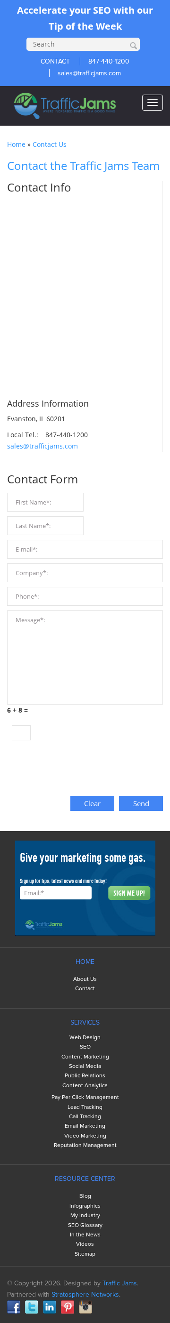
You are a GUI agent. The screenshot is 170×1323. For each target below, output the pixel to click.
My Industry (85, 1215)
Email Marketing (85, 1126)
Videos (85, 1244)
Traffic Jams (119, 1283)
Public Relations (85, 1075)
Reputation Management (85, 1145)
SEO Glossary (85, 1225)
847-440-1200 (108, 61)
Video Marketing (85, 1135)
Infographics (85, 1206)
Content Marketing (85, 1056)
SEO (85, 1046)
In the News (85, 1234)
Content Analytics (85, 1085)
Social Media (85, 1066)
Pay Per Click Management (85, 1097)
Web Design (85, 1037)
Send (141, 803)
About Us (85, 979)
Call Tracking (85, 1116)
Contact (85, 988)
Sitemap (85, 1254)
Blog (85, 1196)
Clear (92, 803)
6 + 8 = (17, 710)
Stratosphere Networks (85, 1295)
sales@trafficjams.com (89, 73)
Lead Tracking (85, 1107)
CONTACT (55, 61)
